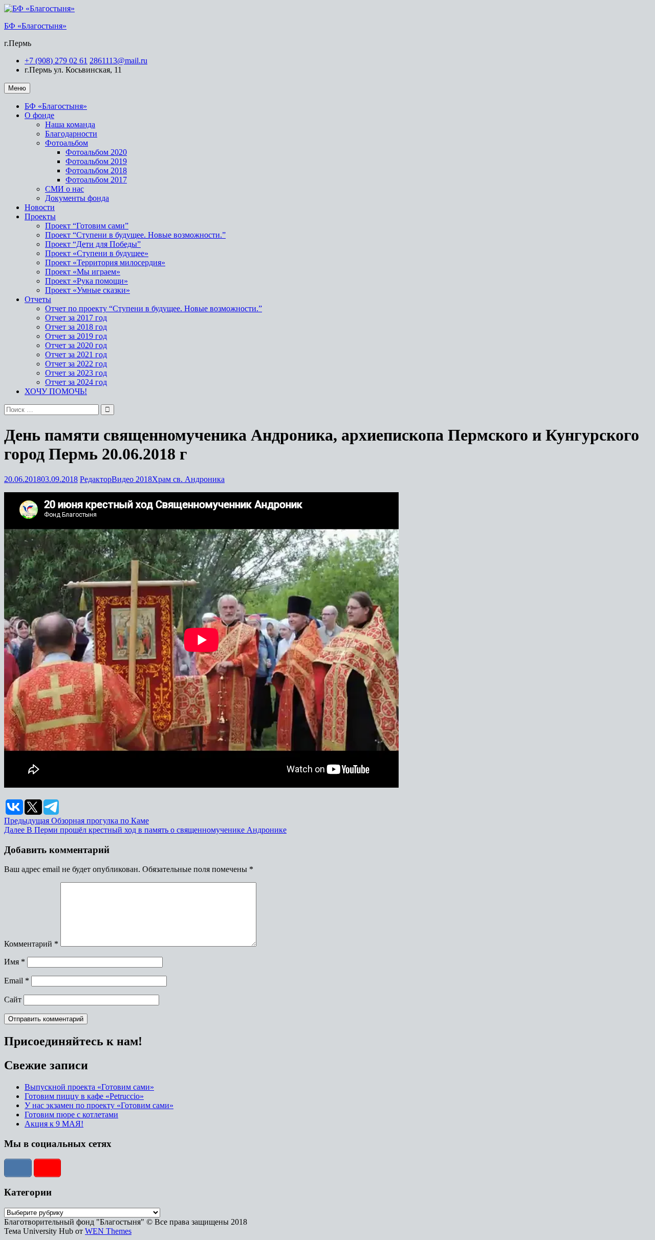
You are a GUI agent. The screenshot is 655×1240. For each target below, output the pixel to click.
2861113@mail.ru (118, 60)
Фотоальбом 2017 (96, 179)
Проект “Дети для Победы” (93, 244)
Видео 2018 (132, 479)
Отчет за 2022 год (76, 363)
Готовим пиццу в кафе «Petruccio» (84, 1096)
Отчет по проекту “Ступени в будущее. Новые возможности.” (153, 308)
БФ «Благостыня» (35, 25)
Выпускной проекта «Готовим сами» (89, 1087)
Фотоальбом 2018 (96, 170)
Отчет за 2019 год (76, 336)
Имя (14, 961)
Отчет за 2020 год (76, 345)
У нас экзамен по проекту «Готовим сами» (99, 1105)
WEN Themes (108, 1231)
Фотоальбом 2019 (96, 161)
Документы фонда (77, 198)
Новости (40, 207)
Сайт (12, 999)
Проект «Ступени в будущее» (96, 253)
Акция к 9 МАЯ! (54, 1123)
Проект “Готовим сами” (86, 225)
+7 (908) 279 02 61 (56, 60)
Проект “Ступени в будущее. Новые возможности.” (135, 235)
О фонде (39, 115)
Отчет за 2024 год (76, 382)
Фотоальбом (66, 143)
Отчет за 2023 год (76, 373)
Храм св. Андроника (188, 479)
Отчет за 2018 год (76, 327)
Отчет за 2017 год (76, 317)
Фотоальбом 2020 (96, 152)
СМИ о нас (64, 189)
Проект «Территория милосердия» (105, 262)
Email (16, 980)
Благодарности (71, 133)
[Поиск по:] (52, 409)
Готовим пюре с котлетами (71, 1114)
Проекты (40, 216)
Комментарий (31, 943)
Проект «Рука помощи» (86, 281)
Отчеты (38, 299)
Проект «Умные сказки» (87, 290)
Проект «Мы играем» (82, 271)
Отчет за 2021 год (76, 354)
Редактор (96, 479)
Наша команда (70, 124)
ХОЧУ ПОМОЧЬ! (56, 391)
